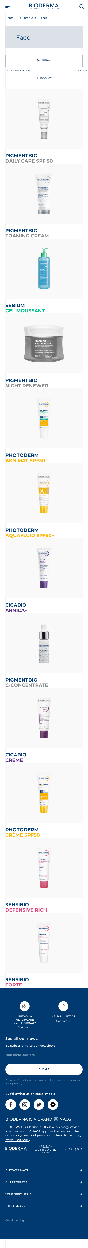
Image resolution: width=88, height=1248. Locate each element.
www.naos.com (17, 1139)
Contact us (25, 1027)
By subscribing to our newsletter (31, 1046)
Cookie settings (15, 1220)
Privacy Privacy (13, 1083)
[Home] (44, 6)
